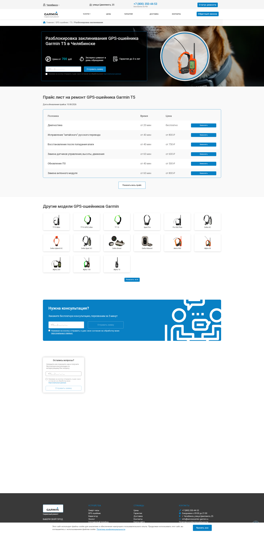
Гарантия (128, 14)
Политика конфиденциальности (111, 529)
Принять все (202, 528)
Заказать (204, 125)
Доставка (154, 14)
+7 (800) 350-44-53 (145, 3)
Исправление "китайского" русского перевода (74, 134)
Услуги (86, 14)
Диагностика (55, 125)
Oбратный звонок (207, 14)
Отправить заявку (95, 69)
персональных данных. (112, 74)
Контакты (176, 14)
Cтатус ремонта (207, 5)
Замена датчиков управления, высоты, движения (76, 154)
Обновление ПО (57, 163)
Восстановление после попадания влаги (71, 144)
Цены (108, 14)
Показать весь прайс (132, 185)
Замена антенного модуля (62, 173)
